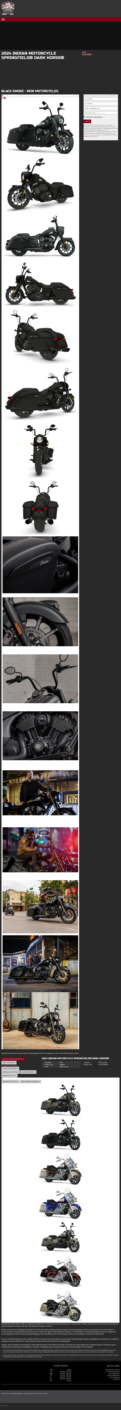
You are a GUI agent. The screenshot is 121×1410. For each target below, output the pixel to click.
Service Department (113, 1375)
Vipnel (45, 1393)
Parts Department (114, 1373)
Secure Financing (114, 1377)
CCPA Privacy (38, 1393)
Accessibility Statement (16, 1393)
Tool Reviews (4, 1405)
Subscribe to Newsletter (94, 117)
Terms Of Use (5, 1393)
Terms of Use (94, 136)
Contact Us (116, 1379)
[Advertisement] (60, 35)
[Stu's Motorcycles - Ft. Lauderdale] (8, 8)
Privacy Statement (29, 1393)
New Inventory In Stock (112, 1370)
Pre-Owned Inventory (113, 1371)
